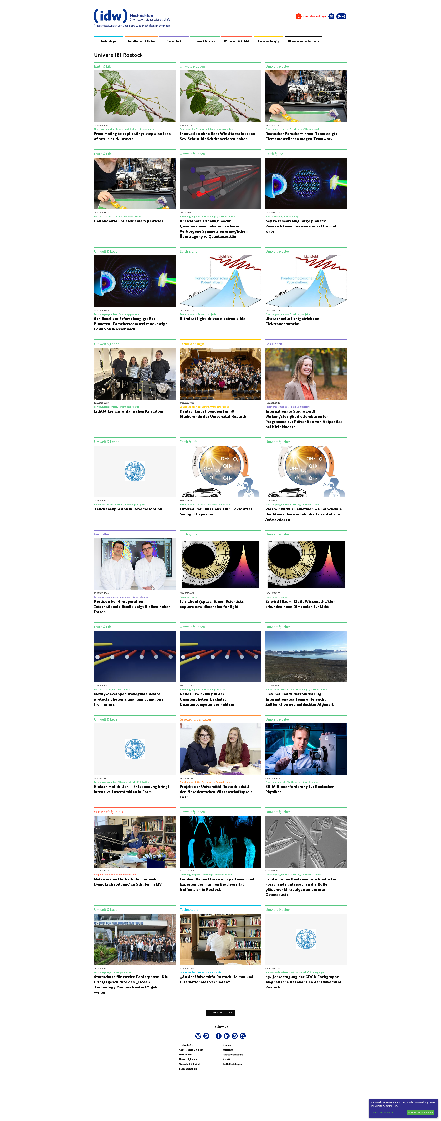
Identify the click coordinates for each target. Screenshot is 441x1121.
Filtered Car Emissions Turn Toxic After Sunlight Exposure (216, 511)
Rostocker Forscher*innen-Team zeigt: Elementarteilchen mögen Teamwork (301, 136)
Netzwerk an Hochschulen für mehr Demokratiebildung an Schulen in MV (128, 881)
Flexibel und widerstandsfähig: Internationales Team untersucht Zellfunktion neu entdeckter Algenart (299, 699)
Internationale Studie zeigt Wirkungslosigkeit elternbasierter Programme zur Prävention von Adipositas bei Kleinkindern (304, 419)
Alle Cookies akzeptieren (420, 1112)
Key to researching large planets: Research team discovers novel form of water (301, 226)
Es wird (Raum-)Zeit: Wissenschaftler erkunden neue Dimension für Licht (300, 604)
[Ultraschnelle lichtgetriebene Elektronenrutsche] (306, 281)
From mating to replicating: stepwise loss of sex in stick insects (132, 136)
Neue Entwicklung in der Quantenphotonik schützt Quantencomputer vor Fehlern (207, 699)
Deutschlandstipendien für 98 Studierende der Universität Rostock (213, 413)
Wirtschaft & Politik (236, 41)
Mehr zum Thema (220, 1012)
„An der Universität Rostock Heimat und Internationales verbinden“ (216, 979)
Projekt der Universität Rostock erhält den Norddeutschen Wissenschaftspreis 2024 (216, 792)
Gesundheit (174, 41)
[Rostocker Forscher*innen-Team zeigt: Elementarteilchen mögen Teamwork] (306, 96)
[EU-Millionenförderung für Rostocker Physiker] (306, 749)
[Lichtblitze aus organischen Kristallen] (135, 374)
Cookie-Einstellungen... (382, 1112)
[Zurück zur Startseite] (132, 18)
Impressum (228, 1049)
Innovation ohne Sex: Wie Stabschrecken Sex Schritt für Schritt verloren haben (217, 136)
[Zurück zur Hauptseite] (341, 16)
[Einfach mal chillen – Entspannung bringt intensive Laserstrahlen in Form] (135, 749)
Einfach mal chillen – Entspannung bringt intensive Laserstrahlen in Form (131, 789)
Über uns (227, 1045)
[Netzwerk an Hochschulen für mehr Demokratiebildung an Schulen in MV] (135, 842)
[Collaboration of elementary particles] (135, 183)
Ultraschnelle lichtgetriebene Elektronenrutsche (292, 321)
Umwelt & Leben (205, 41)
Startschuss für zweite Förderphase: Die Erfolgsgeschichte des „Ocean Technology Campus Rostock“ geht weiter (131, 984)
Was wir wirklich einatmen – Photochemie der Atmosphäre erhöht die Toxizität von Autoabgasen (303, 514)
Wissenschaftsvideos (305, 41)
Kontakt (226, 1059)
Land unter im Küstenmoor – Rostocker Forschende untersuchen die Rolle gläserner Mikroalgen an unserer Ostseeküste (301, 886)
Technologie (109, 41)
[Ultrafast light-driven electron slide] (220, 281)
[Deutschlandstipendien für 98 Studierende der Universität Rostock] (220, 374)
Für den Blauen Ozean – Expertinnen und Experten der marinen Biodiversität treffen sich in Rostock (217, 884)
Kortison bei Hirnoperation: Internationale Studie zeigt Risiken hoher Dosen (132, 606)
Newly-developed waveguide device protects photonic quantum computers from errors (129, 699)
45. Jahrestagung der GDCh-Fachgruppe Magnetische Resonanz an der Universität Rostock (303, 982)
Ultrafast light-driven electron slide (212, 319)
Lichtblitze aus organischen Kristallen (128, 411)
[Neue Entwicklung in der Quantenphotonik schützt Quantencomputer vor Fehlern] (220, 656)
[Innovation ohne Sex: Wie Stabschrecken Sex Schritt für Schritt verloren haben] (220, 96)
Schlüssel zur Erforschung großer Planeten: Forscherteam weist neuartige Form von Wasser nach (130, 324)
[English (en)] (331, 16)
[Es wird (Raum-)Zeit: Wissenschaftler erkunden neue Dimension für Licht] (306, 564)
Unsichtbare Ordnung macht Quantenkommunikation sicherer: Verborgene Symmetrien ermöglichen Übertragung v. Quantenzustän (214, 228)
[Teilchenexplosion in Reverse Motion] (135, 471)
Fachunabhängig (268, 41)
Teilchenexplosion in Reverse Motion (128, 509)
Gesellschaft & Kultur (141, 41)
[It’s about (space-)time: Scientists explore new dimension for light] (220, 564)
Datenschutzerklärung (233, 1054)
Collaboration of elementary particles (128, 221)
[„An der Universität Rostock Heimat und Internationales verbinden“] (220, 939)
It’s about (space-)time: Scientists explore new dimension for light (212, 604)
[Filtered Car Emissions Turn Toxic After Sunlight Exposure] (220, 471)
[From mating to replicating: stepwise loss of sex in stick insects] (135, 96)
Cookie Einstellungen (232, 1064)
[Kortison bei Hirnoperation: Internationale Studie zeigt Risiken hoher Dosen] (135, 564)
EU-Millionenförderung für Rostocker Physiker (299, 789)
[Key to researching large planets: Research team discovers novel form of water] (306, 183)
